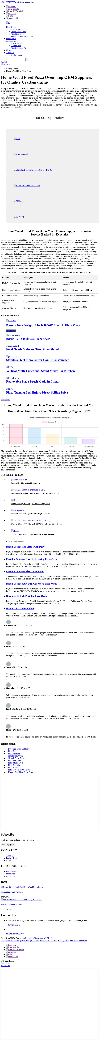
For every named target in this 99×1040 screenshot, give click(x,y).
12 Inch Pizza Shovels (17, 758)
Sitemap (37, 938)
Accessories (11, 41)
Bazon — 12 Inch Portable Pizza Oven (26, 596)
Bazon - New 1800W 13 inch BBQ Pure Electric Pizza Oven (36, 524)
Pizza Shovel (16, 43)
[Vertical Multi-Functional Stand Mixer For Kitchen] (9, 367)
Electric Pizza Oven (19, 29)
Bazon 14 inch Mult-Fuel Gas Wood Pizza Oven (31, 583)
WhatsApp (5, 965)
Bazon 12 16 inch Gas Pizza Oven (28, 338)
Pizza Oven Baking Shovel (19, 770)
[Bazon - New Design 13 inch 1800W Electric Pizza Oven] (11, 320)
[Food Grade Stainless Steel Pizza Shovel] (12, 346)
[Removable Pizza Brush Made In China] (12, 378)
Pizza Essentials (14, 765)
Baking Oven (63, 940)
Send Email (5, 963)
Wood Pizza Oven (18, 32)
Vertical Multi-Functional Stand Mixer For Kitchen (40, 371)
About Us (10, 52)
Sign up (5, 845)
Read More (11, 331)
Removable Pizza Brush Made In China (32, 381)
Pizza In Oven (14, 753)
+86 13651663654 (8, 2)
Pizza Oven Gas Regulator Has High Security (30, 514)
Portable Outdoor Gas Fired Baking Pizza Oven (31, 559)
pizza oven (24, 940)
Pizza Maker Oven (15, 763)
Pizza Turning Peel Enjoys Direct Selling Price (37, 392)
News (8, 50)
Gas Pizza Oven (17, 34)
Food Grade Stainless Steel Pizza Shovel (32, 349)
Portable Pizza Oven (78, 940)
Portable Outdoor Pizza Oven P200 (25, 571)
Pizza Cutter (16, 45)
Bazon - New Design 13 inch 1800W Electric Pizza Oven (43, 325)
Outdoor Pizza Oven (48, 940)
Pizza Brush (13, 767)
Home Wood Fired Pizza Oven (20, 772)
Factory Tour (16, 55)
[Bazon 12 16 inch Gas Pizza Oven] (14, 335)
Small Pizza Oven (15, 756)
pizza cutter (34, 940)
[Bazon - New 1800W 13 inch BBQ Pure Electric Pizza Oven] (30, 520)
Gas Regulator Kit (18, 48)
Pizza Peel (12, 751)
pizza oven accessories (10, 940)
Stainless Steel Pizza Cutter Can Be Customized (37, 360)
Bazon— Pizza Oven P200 (20, 608)
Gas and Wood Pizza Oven (22, 36)
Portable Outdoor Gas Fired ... (12, 905)
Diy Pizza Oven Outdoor (18, 749)
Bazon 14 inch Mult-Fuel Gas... (12, 892)
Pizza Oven (11, 27)
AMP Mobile (47, 938)
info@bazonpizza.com (26, 2)
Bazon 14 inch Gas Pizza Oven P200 (25, 546)
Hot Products (27, 938)
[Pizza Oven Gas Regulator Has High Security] (18, 510)
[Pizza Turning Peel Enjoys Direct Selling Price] (9, 389)
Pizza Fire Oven (14, 760)
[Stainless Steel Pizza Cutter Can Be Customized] (12, 356)
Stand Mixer (11, 39)
